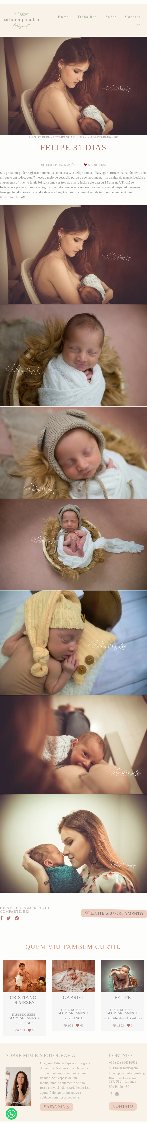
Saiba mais (56, 1106)
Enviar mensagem (125, 1068)
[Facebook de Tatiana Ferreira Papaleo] (111, 1094)
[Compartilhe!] (73, 294)
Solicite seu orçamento (114, 913)
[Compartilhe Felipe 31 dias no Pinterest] (17, 918)
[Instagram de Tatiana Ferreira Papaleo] (117, 1094)
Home (63, 17)
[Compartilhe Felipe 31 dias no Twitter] (9, 918)
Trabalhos (87, 17)
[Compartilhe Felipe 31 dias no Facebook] (1, 918)
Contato (133, 17)
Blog (136, 24)
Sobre (111, 17)
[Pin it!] (85, 294)
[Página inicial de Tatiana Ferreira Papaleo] (22, 20)
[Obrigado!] (61, 294)
